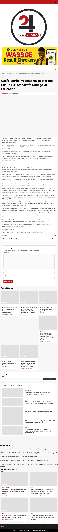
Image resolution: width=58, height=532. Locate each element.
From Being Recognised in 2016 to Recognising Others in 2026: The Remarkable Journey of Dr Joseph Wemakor (12, 430)
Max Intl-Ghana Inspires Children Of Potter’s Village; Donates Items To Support (14, 237)
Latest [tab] (4, 385)
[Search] (56, 69)
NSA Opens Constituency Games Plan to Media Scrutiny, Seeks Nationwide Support (10, 297)
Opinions (27, 427)
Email (5, 275)
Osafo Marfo (34, 232)
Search (4, 375)
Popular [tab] (11, 385)
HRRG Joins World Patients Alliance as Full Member (10, 351)
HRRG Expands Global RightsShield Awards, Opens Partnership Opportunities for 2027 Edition (48, 323)
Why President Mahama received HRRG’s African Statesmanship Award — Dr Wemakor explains (29, 351)
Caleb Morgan (5, 314)
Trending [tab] (19, 385)
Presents (40, 232)
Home (2, 526)
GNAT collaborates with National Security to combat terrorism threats (44, 237)
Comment (6, 252)
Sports (29, 390)
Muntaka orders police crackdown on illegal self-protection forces (48, 297)
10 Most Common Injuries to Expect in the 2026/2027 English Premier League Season (12, 420)
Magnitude (35, 530)
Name (5, 270)
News (2, 77)
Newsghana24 (5, 93)
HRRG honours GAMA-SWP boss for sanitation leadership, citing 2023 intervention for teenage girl (29, 297)
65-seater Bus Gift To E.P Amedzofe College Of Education (18, 232)
